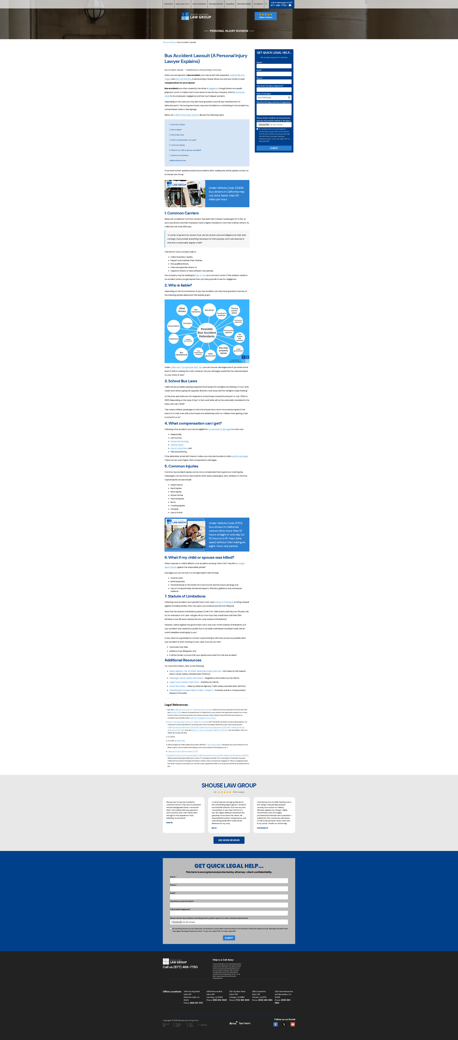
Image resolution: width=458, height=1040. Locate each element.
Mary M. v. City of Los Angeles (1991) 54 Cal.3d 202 (210, 730)
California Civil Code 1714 (183, 710)
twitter (284, 1023)
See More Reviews (229, 840)
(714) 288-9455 (242, 1000)
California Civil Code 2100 (202, 710)
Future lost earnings (179, 441)
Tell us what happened (180, 909)
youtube (293, 1023)
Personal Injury (169, 42)
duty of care (200, 275)
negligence (213, 88)
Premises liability (244, 4)
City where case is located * (182, 901)
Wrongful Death (216, 4)
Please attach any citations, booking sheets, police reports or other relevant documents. (209, 918)
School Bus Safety (177, 686)
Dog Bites (230, 4)
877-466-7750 (278, 5)
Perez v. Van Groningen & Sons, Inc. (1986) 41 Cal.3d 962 (188, 722)
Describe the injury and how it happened (273, 102)
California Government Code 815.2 (236, 755)
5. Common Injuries (177, 145)
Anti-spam (191, 1025)
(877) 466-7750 (186, 967)
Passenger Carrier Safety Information (186, 678)
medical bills (234, 75)
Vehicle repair (177, 444)
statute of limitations (224, 602)
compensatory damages (219, 429)
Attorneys (168, 4)
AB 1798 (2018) (180, 741)
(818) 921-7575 (196, 1003)
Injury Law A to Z (183, 4)
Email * (259, 70)
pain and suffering (183, 79)
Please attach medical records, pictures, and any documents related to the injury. (274, 119)
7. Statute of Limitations (178, 155)
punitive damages (240, 456)
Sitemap (204, 1025)
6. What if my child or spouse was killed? (185, 150)
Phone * (260, 78)
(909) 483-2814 (265, 1000)
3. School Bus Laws (176, 135)
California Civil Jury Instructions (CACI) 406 (214, 727)
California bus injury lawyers (186, 115)
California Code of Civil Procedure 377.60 (183, 751)
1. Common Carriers (177, 124)
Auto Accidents (199, 4)
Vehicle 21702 (176, 712)
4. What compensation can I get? (182, 140)
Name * (260, 62)
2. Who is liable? (175, 130)
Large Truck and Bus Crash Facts (184, 682)
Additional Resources (177, 160)
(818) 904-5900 (220, 1000)
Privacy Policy (178, 1025)
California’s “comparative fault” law (186, 367)
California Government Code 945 (210, 755)
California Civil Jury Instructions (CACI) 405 (183, 727)
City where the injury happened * (270, 86)
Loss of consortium (179, 448)
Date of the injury (264, 94)
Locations (258, 4)
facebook (275, 1023)
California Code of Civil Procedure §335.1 (182, 755)
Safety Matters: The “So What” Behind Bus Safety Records (195, 671)
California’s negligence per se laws (203, 718)
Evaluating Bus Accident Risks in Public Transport (191, 690)
